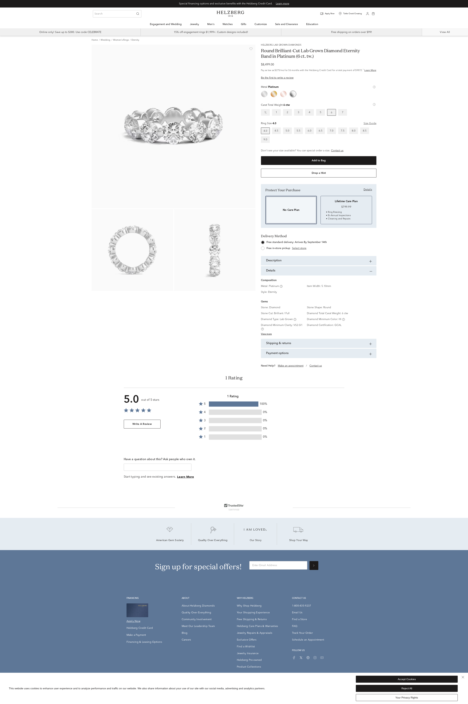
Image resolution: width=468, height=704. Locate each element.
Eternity (135, 40)
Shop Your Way (298, 540)
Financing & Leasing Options (144, 642)
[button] (329, 14)
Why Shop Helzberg (249, 606)
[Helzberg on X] (301, 658)
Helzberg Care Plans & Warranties (257, 626)
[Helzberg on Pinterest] (308, 658)
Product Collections (249, 667)
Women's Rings (121, 40)
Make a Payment (136, 635)
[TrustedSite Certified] (234, 507)
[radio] (264, 94)
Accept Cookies (407, 679)
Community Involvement (197, 619)
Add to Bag (319, 160)
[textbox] (157, 467)
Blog (185, 633)
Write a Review (142, 424)
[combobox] (117, 13)
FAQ (295, 626)
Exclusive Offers (246, 640)
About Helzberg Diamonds (198, 606)
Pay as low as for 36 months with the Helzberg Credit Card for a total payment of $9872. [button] (318, 70)
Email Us (297, 612)
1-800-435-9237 (301, 606)
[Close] (463, 677)
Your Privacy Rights (406, 697)
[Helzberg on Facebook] (294, 658)
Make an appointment (290, 366)
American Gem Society (170, 540)
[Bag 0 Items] (373, 13)
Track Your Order (302, 633)
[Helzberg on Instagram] (315, 658)
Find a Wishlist (246, 646)
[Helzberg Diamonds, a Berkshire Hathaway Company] (230, 14)
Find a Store (299, 619)
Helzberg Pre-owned (249, 660)
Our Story (256, 540)
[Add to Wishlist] (251, 49)
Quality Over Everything (212, 540)
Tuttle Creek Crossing (352, 14)
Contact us (337, 150)
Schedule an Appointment (308, 640)
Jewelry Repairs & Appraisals (254, 633)
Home (95, 40)
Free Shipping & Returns (252, 619)
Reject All (406, 688)
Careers (186, 640)
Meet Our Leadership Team (198, 626)
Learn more (282, 3)
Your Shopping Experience (253, 612)
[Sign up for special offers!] (313, 565)
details (368, 189)
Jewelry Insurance (248, 653)
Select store (299, 248)
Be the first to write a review (277, 78)
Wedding (105, 40)
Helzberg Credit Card (140, 628)
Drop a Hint (319, 173)
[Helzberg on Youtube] (322, 658)
